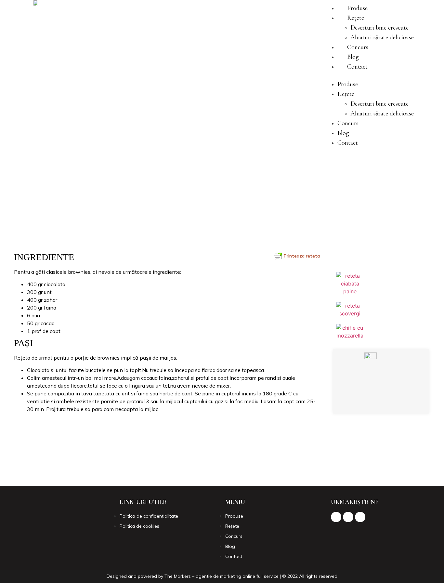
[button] (369, 75)
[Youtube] (397, 402)
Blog (353, 57)
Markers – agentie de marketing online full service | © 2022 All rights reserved (255, 576)
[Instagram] (380, 402)
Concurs (357, 47)
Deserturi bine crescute (379, 28)
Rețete (355, 18)
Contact (357, 67)
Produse (357, 8)
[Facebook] (362, 402)
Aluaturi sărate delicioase (382, 37)
